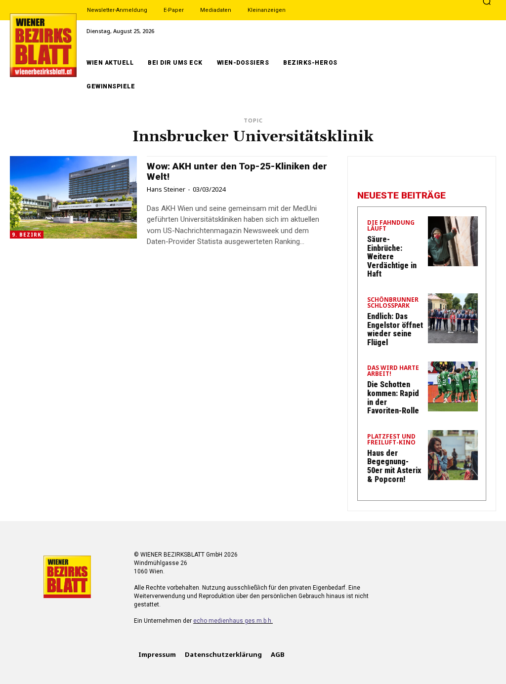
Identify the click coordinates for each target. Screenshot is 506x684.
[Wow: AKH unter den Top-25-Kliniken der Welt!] (73, 197)
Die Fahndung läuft (391, 226)
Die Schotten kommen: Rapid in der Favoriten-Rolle (393, 397)
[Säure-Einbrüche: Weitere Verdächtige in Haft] (453, 241)
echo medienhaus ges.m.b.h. (233, 620)
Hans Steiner (166, 189)
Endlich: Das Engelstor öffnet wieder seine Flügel (395, 329)
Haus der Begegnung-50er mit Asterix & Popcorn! (394, 466)
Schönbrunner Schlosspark (393, 303)
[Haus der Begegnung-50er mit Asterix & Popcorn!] (453, 455)
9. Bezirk (27, 234)
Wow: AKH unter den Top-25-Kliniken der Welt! (237, 171)
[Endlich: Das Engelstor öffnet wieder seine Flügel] (453, 318)
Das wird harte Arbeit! (393, 371)
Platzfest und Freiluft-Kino (391, 440)
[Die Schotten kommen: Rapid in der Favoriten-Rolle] (453, 386)
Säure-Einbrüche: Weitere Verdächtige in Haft (392, 257)
